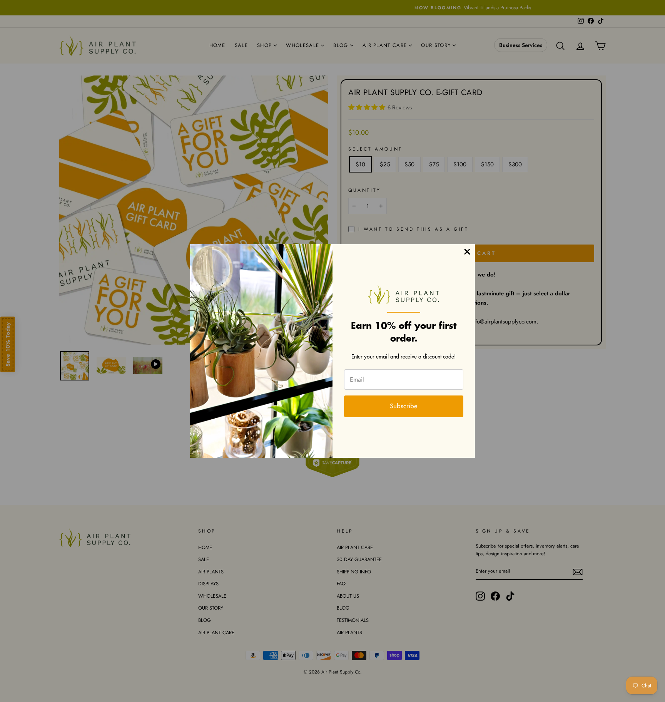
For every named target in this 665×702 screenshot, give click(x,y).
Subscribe (404, 405)
